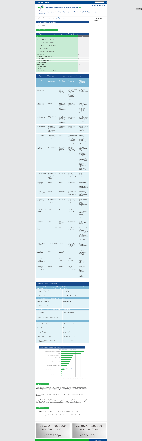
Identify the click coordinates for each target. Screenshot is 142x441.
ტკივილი (47, 11)
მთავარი (41, 11)
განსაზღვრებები (86, 11)
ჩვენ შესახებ (42, 13)
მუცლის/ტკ (96, 20)
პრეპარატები (66, 11)
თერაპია (44, 17)
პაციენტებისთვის (76, 11)
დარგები (53, 11)
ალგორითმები (51, 17)
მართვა (59, 11)
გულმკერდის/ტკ (98, 18)
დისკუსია (95, 11)
